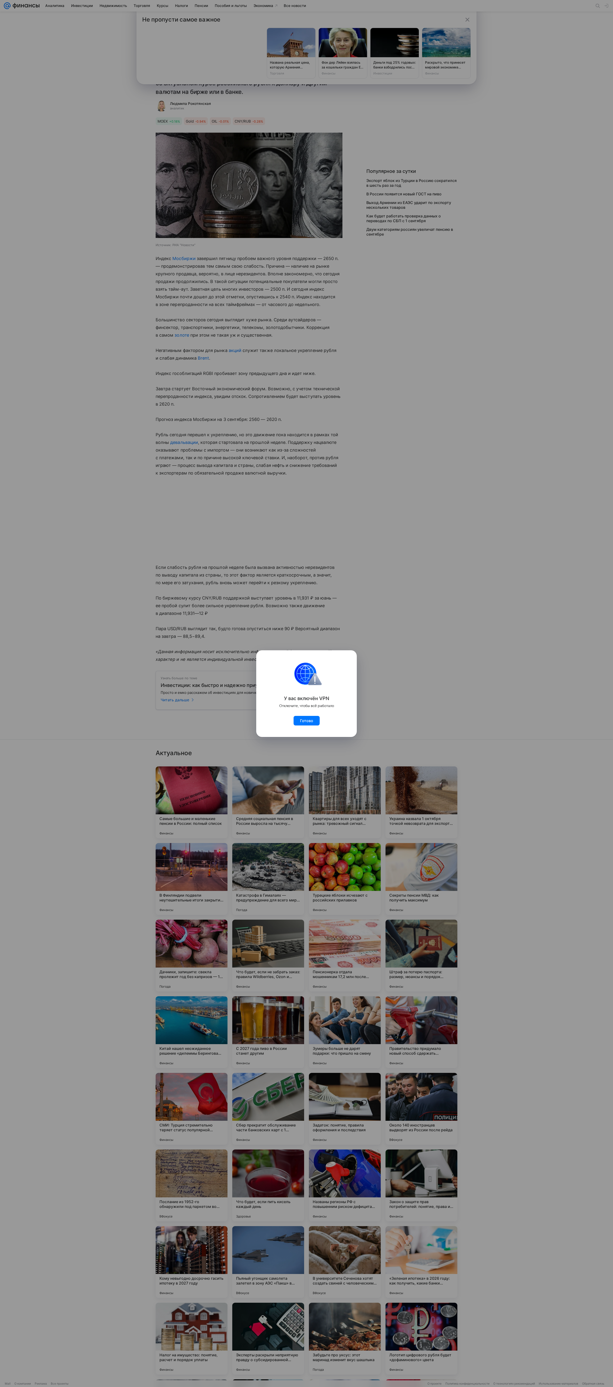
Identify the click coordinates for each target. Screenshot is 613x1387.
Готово (306, 720)
